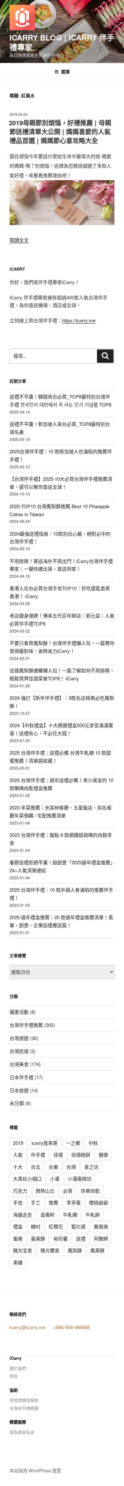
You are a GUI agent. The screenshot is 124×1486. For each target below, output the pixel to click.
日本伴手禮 (21, 1077)
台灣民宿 (19, 1051)
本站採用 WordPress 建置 (35, 1470)
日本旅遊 (19, 1090)
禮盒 (18, 1226)
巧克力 (20, 1190)
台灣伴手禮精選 (24, 1408)
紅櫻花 (56, 1226)
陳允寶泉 (49, 1250)
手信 (18, 1202)
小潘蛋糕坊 (80, 1178)
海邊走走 (22, 1214)
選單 (65, 71)
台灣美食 (19, 1064)
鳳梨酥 (75, 1250)
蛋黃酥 (38, 1238)
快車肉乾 (90, 1190)
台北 (35, 1166)
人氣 (18, 1154)
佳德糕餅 (80, 1154)
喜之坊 (91, 1166)
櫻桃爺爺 (98, 1202)
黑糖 (18, 1262)
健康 (103, 1154)
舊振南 (101, 1226)
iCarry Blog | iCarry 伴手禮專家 (62, 42)
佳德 (58, 1154)
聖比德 (78, 1226)
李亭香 (73, 1202)
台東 (53, 1166)
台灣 (71, 1166)
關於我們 (18, 1368)
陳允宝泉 (22, 1250)
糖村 (35, 1226)
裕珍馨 (60, 1238)
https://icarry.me (78, 320)
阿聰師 (101, 1238)
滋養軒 (47, 1214)
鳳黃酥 (97, 1250)
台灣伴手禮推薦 (26, 1024)
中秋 (93, 1142)
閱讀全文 (19, 240)
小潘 (54, 1178)
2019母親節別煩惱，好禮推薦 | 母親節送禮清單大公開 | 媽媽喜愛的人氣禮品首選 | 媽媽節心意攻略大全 (60, 131)
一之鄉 (73, 1142)
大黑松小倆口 (27, 1178)
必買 (67, 1190)
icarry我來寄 (44, 1142)
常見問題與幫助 (24, 1400)
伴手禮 (38, 1154)
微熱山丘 (45, 1190)
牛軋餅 (93, 1214)
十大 (18, 1166)
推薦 (53, 1202)
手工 (35, 1202)
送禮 (81, 1238)
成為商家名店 (22, 1432)
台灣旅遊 (19, 1038)
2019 (18, 1142)
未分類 (17, 1103)
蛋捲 (18, 1238)
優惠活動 (19, 1011)
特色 (14, 1376)
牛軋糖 (70, 1214)
